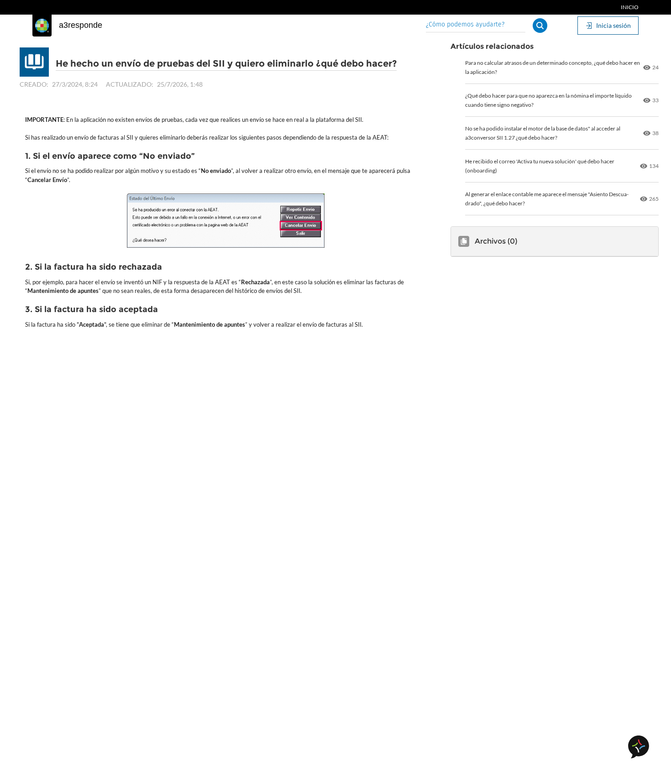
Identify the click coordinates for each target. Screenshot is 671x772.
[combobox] (475, 25)
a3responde (80, 25)
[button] (540, 25)
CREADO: (34, 84)
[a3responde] (42, 26)
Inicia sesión (613, 25)
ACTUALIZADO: (129, 84)
